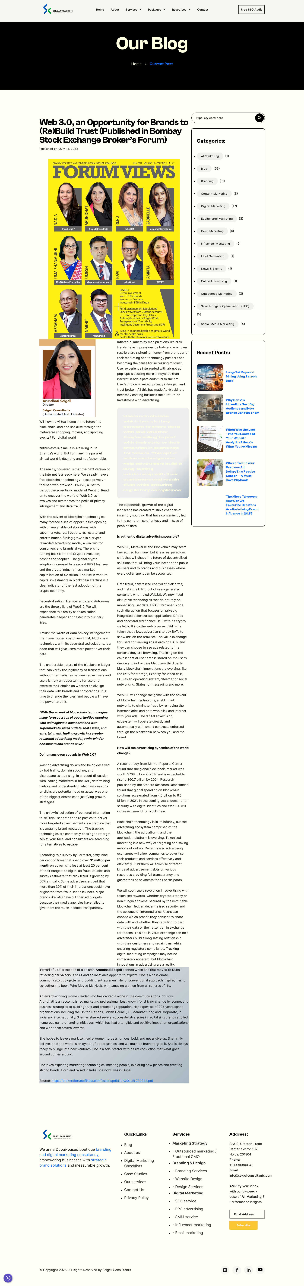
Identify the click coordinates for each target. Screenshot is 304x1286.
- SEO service (184, 1201)
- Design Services (187, 1187)
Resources (179, 9)
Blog (204, 168)
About (115, 9)
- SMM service (185, 1217)
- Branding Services (189, 1171)
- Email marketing (187, 1233)
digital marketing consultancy (72, 1154)
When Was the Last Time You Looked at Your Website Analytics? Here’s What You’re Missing (241, 438)
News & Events (211, 268)
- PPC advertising (187, 1209)
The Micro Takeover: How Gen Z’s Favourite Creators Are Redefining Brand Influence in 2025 (242, 505)
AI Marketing (210, 156)
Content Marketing (214, 193)
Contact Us (134, 1190)
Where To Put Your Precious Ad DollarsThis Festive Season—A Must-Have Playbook (240, 471)
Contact (202, 9)
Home (100, 9)
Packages (154, 9)
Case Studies (135, 1174)
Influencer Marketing (215, 243)
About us (132, 1152)
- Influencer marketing (191, 1225)
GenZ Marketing (212, 231)
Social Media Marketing (217, 324)
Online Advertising (214, 281)
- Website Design (187, 1179)
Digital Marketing (213, 206)
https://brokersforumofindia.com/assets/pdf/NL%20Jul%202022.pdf (102, 1081)
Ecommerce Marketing (217, 218)
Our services (135, 1182)
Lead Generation (212, 256)
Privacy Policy (136, 1197)
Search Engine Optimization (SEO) (225, 306)
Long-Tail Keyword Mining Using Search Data (241, 376)
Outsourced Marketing (217, 293)
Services (131, 9)
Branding (207, 181)
